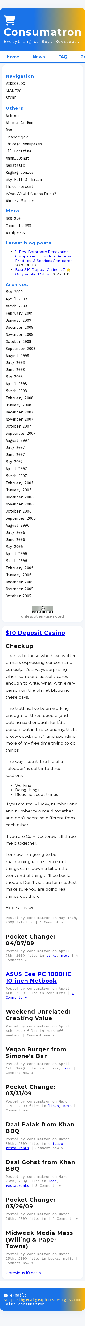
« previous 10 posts (23, 1273)
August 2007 (17, 440)
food (67, 1068)
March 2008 (16, 391)
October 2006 (18, 511)
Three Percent (19, 186)
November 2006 (19, 504)
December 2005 (19, 582)
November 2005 (19, 589)
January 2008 (18, 405)
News (39, 56)
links (51, 955)
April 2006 (16, 553)
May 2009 (14, 292)
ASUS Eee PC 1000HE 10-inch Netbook (38, 977)
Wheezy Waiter (19, 200)
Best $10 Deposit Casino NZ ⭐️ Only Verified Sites (43, 271)
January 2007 (18, 490)
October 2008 (18, 341)
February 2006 (19, 568)
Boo (9, 130)
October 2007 (18, 426)
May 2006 (14, 546)
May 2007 (14, 461)
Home (13, 56)
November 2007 (19, 419)
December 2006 (19, 497)
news (65, 955)
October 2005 (18, 596)
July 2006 (15, 532)
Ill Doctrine (18, 151)
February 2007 (19, 483)
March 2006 (16, 561)
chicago (55, 1143)
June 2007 (15, 454)
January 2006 (18, 575)
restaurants (17, 1148)
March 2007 (16, 476)
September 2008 (20, 348)
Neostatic (15, 165)
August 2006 (17, 525)
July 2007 (15, 447)
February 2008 (19, 398)
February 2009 (19, 313)
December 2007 (19, 412)
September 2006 (20, 518)
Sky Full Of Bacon (24, 179)
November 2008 (19, 334)
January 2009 (18, 320)
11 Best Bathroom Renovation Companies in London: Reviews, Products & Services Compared (44, 256)
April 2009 (16, 299)
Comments (18, 225)
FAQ (62, 56)
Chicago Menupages (24, 144)
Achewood (14, 116)
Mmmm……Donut (17, 158)
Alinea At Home (20, 123)
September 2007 (20, 433)
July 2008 (15, 362)
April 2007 (16, 469)
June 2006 (15, 539)
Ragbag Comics (19, 172)
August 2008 (17, 356)
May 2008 (14, 377)
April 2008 (16, 384)
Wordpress (15, 233)
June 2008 (15, 369)
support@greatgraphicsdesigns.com (42, 1299)
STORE (11, 98)
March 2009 (16, 306)
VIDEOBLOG (15, 83)
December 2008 (19, 327)
